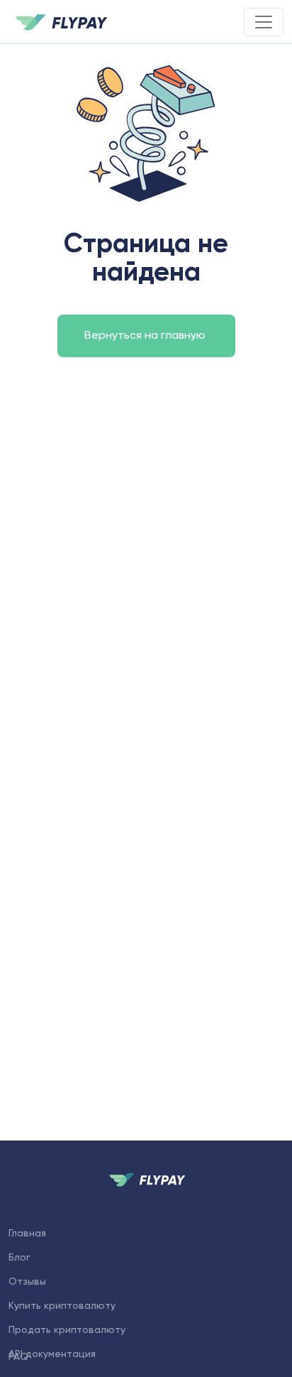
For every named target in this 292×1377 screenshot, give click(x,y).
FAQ (18, 1357)
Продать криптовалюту (67, 1330)
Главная (27, 1234)
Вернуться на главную (146, 336)
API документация (52, 1354)
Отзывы (27, 1282)
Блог (19, 1258)
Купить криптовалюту (62, 1306)
